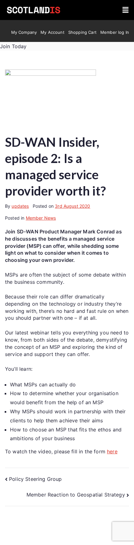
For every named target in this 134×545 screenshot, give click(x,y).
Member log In (114, 32)
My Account (53, 32)
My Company (24, 32)
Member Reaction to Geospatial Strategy (75, 495)
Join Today (13, 46)
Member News (41, 218)
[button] (125, 10)
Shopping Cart (82, 32)
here (112, 451)
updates (20, 206)
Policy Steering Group (35, 479)
